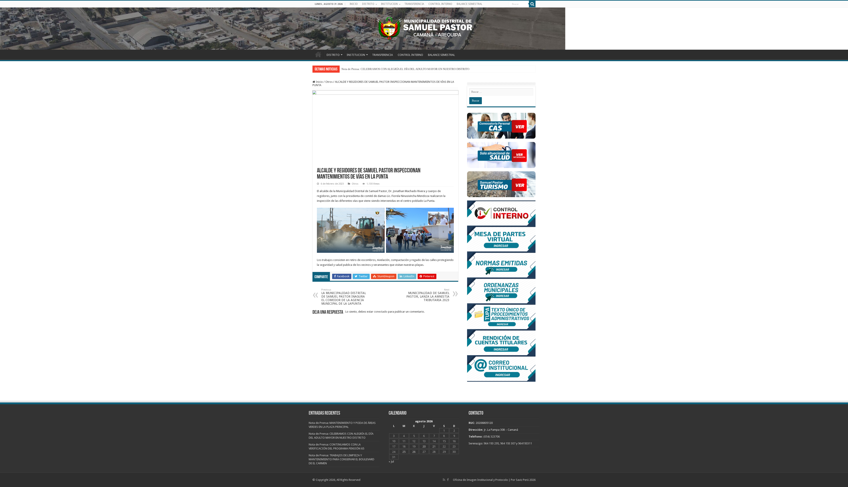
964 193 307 (507, 443)
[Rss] (444, 479)
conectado (380, 311)
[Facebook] (448, 479)
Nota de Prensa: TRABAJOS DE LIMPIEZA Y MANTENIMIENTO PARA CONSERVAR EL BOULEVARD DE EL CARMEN (341, 459)
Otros (329, 81)
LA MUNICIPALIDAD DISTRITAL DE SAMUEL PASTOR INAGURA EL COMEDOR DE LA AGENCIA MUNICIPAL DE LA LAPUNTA (343, 296)
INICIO (354, 4)
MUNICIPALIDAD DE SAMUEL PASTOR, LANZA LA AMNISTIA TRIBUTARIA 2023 (427, 295)
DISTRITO (368, 4)
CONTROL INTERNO (440, 4)
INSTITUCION (389, 4)
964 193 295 (491, 443)
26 (413, 451)
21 (433, 446)
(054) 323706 (491, 436)
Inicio (319, 81)
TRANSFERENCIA (414, 4)
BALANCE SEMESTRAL (469, 4)
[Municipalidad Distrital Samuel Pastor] (424, 28)
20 (424, 446)
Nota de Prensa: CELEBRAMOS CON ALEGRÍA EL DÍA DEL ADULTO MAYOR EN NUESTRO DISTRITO (405, 69)
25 (403, 451)
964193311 (525, 443)
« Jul (391, 461)
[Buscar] (532, 4)
